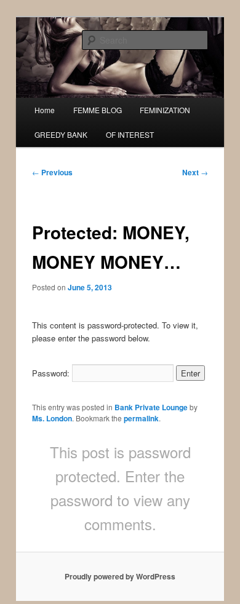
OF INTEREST (130, 134)
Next (195, 172)
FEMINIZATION (165, 110)
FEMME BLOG (97, 110)
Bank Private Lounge (151, 407)
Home (44, 110)
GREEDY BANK (60, 134)
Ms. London (52, 418)
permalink (141, 418)
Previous (52, 172)
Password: (52, 373)
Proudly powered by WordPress (120, 576)
